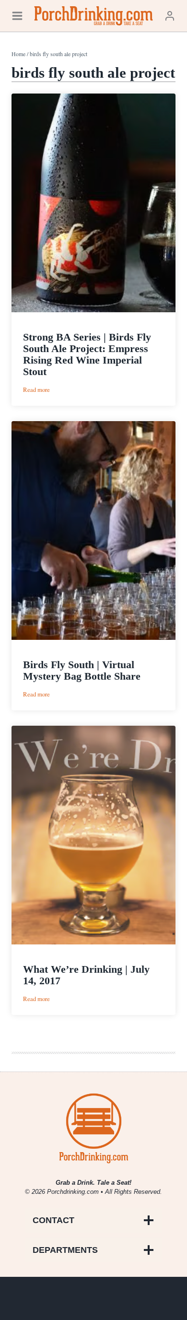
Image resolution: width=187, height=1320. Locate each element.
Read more (36, 389)
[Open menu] (17, 15)
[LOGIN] (169, 15)
